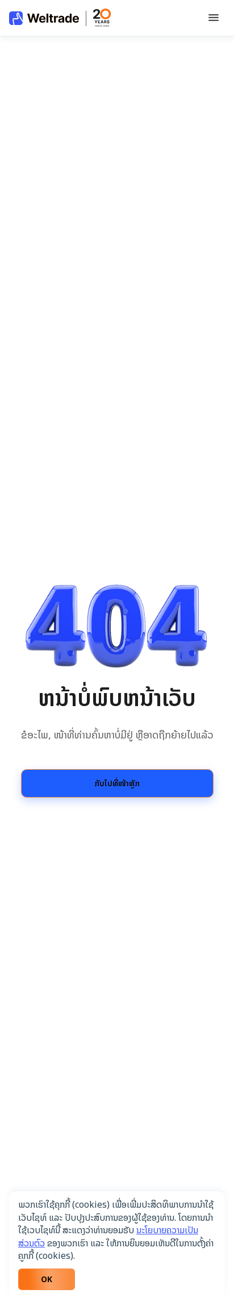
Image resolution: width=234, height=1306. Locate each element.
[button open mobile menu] (213, 18)
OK (46, 1279)
